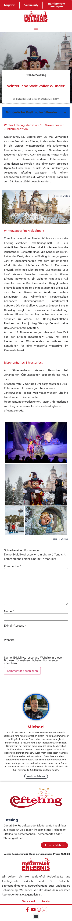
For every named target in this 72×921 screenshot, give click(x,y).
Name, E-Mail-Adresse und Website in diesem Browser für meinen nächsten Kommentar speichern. (34, 660)
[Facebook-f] (27, 909)
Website (9, 639)
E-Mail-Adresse (15, 625)
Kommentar (12, 566)
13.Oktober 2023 (48, 99)
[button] (36, 29)
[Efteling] (36, 799)
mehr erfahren (36, 776)
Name (9, 611)
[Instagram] (39, 909)
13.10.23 (65, 854)
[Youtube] (33, 909)
